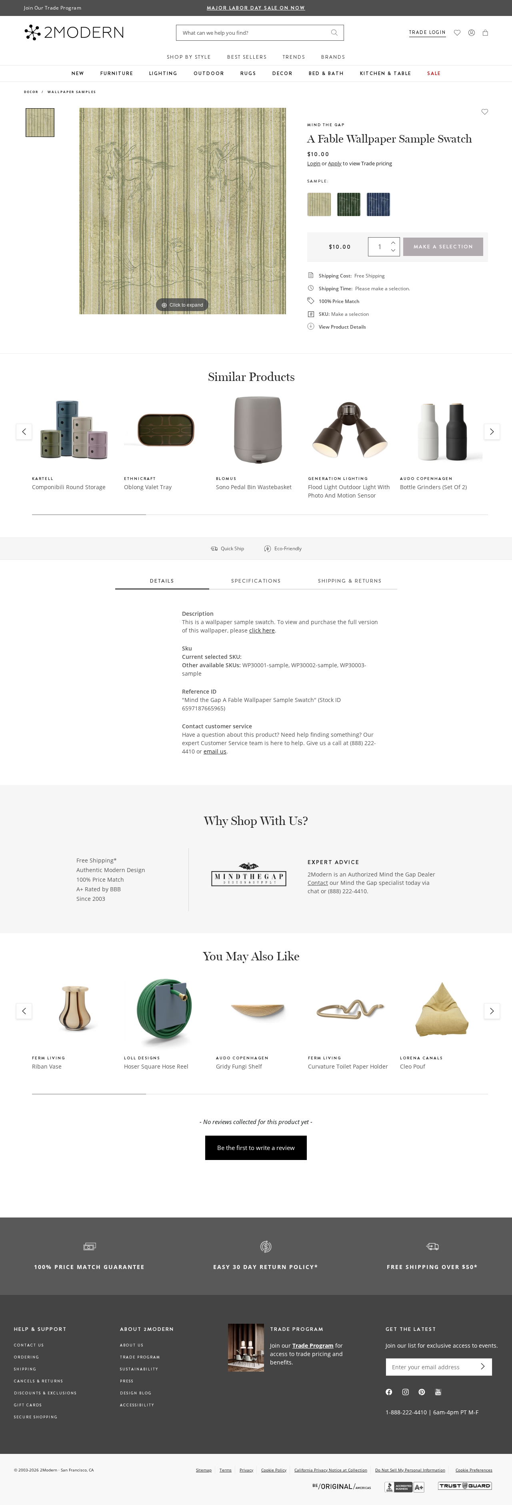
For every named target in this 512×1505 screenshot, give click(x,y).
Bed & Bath (326, 73)
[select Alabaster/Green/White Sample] (319, 204)
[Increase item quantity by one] (395, 241)
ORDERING (26, 1357)
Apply (335, 163)
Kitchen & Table (385, 73)
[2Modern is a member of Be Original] (342, 1486)
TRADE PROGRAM (140, 1357)
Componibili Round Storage (69, 487)
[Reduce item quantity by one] (395, 252)
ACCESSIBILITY (137, 1405)
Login (313, 163)
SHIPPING (25, 1369)
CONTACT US (29, 1345)
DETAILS (162, 581)
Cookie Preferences (474, 1470)
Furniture (116, 73)
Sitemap (204, 1470)
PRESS (127, 1381)
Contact (318, 882)
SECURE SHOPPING (36, 1417)
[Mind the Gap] (249, 875)
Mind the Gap (326, 125)
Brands (333, 57)
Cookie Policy (273, 1470)
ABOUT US (132, 1345)
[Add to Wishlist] (485, 111)
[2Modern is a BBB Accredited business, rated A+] (405, 1490)
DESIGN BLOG (136, 1393)
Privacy (246, 1470)
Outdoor (209, 73)
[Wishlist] (457, 33)
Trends (294, 57)
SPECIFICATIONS (256, 581)
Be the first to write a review (256, 1148)
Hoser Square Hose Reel (156, 1066)
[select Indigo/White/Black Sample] (378, 204)
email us (215, 751)
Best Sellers (247, 57)
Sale (434, 73)
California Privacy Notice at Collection (330, 1470)
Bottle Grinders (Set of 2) (433, 487)
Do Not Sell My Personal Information (410, 1470)
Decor (282, 73)
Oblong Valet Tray (148, 487)
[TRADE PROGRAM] (290, 1353)
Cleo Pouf (412, 1066)
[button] (485, 33)
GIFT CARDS (28, 1405)
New (78, 73)
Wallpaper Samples (72, 91)
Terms (226, 1470)
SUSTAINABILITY (139, 1369)
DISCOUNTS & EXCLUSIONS (45, 1393)
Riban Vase (47, 1066)
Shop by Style (189, 57)
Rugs (248, 73)
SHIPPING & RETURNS (350, 581)
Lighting (163, 73)
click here (262, 630)
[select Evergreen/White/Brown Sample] (349, 204)
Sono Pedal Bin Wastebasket (254, 487)
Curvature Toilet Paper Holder (348, 1066)
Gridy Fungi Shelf (239, 1066)
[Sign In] (471, 33)
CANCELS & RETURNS (38, 1381)
